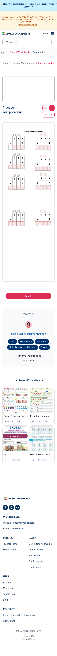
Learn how (28, 7)
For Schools (35, 566)
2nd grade (41, 341)
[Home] (16, 33)
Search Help (9, 593)
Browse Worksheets (13, 528)
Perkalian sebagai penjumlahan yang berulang (41, 416)
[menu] (53, 33)
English (44, 347)
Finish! (28, 296)
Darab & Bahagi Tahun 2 (15, 416)
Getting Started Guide (40, 543)
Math (12, 341)
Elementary (26, 341)
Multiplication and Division (22, 347)
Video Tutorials (37, 549)
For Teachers (35, 555)
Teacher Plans (10, 543)
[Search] (6, 42)
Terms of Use (28, 636)
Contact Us (9, 620)
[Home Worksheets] (2, 52)
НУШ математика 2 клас (41, 454)
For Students (35, 561)
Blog (5, 599)
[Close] (56, 19)
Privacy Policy (28, 639)
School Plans (9, 549)
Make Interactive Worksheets (18, 522)
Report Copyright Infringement (19, 614)
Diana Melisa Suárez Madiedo (28, 333)
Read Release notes (28, 25)
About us (8, 582)
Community (9, 587)
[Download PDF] (52, 108)
